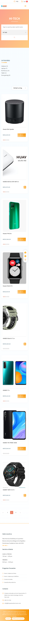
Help (17, 1)
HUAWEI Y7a (6, 390)
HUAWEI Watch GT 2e (9, 338)
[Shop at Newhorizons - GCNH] (4, 6)
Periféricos (4, 71)
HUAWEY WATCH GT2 (8, 490)
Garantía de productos (10, 582)
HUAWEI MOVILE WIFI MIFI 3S (11, 182)
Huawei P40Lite (7, 234)
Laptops (3, 68)
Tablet (3, 73)
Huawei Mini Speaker (8, 129)
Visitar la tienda (8, 579)
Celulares (3, 66)
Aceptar (8, 618)
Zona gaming (4, 75)
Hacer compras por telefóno (11, 576)
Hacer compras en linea (10, 573)
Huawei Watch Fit (7, 286)
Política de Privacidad (18, 618)
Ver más (4, 545)
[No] (27, 615)
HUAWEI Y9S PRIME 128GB (10, 443)
